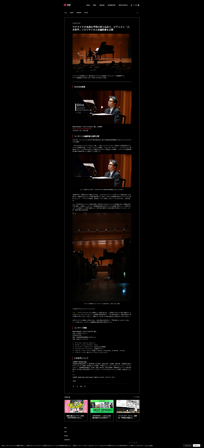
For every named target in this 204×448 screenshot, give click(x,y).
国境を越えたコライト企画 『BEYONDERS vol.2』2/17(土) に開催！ (75, 417)
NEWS (71, 12)
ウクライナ (108, 377)
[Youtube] (138, 5)
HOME (65, 427)
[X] (134, 5)
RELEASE (66, 435)
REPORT (79, 12)
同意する (196, 445)
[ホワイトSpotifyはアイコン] (131, 5)
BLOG (86, 12)
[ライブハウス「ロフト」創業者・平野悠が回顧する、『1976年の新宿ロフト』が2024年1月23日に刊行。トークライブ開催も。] (127, 406)
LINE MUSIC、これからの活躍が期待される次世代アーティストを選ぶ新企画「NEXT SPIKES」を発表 (101, 417)
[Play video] (102, 107)
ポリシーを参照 (149, 445)
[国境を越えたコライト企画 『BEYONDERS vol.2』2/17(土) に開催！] (76, 406)
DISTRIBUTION (67, 439)
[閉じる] (202, 445)
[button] (137, 12)
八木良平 (75, 377)
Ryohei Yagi (81, 377)
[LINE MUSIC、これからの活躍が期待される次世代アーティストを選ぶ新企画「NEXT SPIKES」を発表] (102, 406)
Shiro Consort (89, 377)
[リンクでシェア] (85, 386)
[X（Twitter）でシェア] (77, 386)
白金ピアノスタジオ (99, 377)
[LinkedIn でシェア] (81, 386)
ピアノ (113, 377)
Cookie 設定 (188, 445)
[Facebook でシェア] (73, 386)
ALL (66, 12)
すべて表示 (136, 397)
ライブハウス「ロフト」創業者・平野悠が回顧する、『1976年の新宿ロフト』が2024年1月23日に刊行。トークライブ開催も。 (127, 417)
